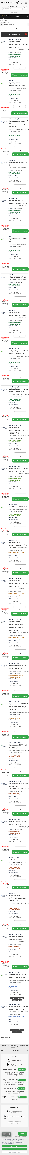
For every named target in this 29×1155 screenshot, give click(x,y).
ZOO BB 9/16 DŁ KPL (15, 619)
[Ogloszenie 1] (22, 17)
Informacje (23, 1045)
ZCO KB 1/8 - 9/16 (14, 1004)
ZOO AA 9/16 (12, 236)
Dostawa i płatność (13, 1046)
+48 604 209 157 (12, 1080)
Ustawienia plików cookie (14, 1152)
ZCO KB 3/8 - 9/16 (14, 466)
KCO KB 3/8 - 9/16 (14, 972)
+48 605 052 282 (12, 1069)
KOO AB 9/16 (12, 160)
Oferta (17, 1050)
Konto (3, 1050)
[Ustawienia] (22, 3)
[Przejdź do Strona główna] (1, 24)
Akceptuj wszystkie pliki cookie (14, 1146)
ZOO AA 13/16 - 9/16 (15, 781)
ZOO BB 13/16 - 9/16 (15, 425)
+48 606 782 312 (12, 1088)
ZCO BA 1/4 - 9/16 (14, 702)
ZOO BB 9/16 (12, 81)
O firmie (3, 1045)
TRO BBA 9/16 (13, 198)
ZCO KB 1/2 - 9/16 (14, 387)
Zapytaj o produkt (17, 1000)
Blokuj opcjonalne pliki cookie (14, 1149)
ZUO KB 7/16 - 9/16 (14, 893)
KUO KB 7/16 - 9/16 (14, 663)
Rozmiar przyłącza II (9, 24)
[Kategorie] (26, 3)
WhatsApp (22, 1069)
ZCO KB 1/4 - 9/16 (14, 349)
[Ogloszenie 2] (24, 17)
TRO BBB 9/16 (13, 505)
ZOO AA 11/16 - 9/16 (15, 743)
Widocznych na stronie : (7, 1037)
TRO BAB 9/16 (13, 540)
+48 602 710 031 (13, 1097)
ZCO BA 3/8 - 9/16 (14, 119)
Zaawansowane (14, 12)
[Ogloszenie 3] (26, 17)
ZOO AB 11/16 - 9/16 (15, 934)
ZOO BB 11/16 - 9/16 (15, 39)
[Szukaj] (25, 7)
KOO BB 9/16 (12, 275)
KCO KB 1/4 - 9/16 (14, 819)
